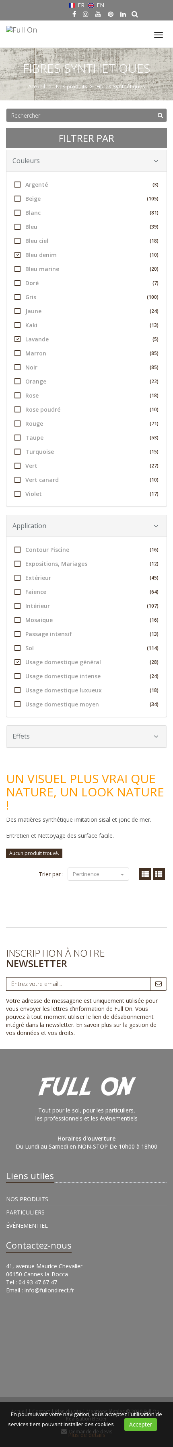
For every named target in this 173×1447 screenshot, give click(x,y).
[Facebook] (74, 14)
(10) (154, 254)
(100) (153, 297)
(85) (154, 353)
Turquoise (92, 451)
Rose (92, 395)
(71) (154, 423)
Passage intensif (92, 634)
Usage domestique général (92, 662)
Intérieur (92, 606)
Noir (92, 367)
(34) (154, 704)
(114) (153, 648)
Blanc (92, 212)
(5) (155, 339)
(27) (154, 465)
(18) (154, 240)
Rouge (92, 423)
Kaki (92, 325)
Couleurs (26, 160)
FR (81, 5)
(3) (155, 184)
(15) (154, 451)
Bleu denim (92, 255)
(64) (154, 591)
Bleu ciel (92, 241)
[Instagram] (86, 14)
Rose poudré (92, 409)
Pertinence (87, 874)
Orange (92, 381)
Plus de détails (86, 1435)
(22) (154, 381)
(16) (154, 549)
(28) (154, 662)
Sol (92, 648)
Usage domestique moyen (92, 704)
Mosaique (92, 620)
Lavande (92, 339)
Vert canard (92, 480)
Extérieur (92, 578)
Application (29, 525)
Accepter (140, 1424)
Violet (92, 494)
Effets (21, 736)
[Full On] (20, 28)
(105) (153, 198)
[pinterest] (110, 14)
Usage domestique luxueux (92, 690)
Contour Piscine (92, 549)
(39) (154, 226)
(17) (154, 493)
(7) (155, 283)
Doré (92, 283)
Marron (92, 353)
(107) (153, 605)
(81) (154, 212)
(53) (154, 437)
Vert (92, 465)
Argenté (92, 184)
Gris (92, 297)
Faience (92, 592)
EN (99, 5)
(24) (154, 311)
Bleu (92, 227)
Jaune (92, 311)
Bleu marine (92, 269)
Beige (92, 198)
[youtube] (98, 14)
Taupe (92, 437)
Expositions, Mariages (92, 563)
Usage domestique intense (92, 676)
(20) (154, 268)
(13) (154, 325)
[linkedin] (123, 14)
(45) (154, 577)
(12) (154, 563)
